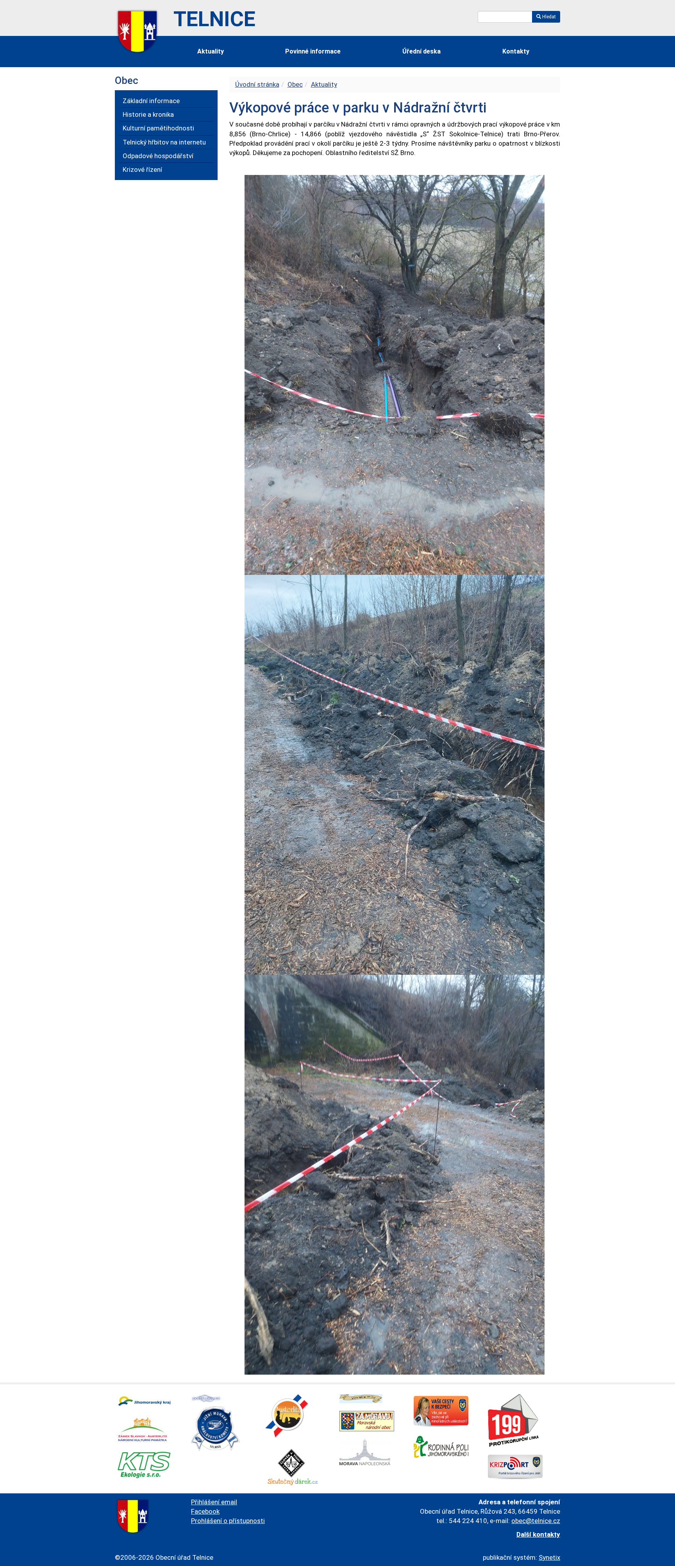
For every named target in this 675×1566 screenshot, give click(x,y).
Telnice (214, 19)
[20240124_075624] (395, 1174)
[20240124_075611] (395, 774)
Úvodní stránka (257, 84)
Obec (295, 84)
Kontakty (515, 51)
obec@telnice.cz (535, 1521)
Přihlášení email (214, 1502)
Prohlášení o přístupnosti (228, 1521)
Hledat (548, 17)
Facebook (205, 1511)
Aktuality (210, 51)
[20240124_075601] (395, 374)
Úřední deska (421, 51)
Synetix (549, 1557)
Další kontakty (538, 1534)
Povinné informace (313, 51)
